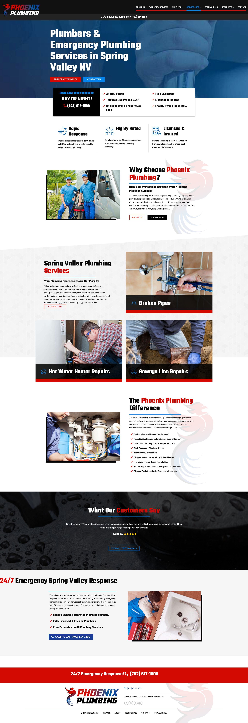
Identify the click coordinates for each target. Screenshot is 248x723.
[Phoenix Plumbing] (22, 10)
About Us (140, 7)
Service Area (193, 7)
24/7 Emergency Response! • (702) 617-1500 (124, 16)
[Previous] (66, 532)
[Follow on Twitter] (136, 703)
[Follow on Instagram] (131, 703)
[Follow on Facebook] (126, 703)
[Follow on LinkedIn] (140, 703)
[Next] (182, 532)
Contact (242, 7)
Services (176, 7)
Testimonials (211, 7)
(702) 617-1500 (78, 106)
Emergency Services (158, 7)
